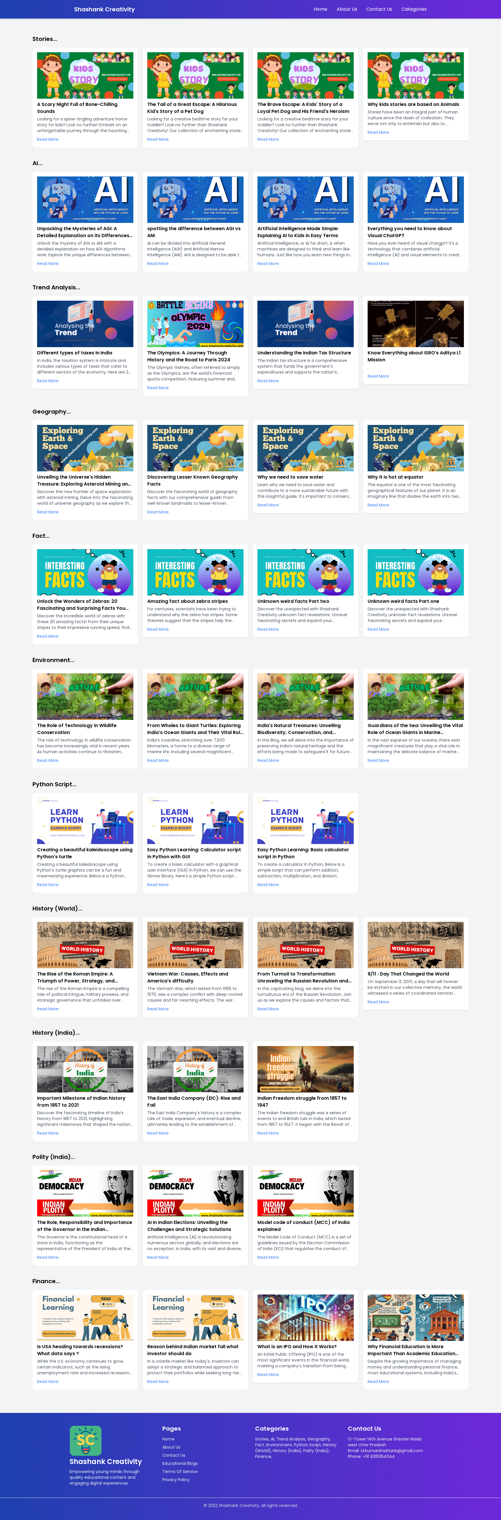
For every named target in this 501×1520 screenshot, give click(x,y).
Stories (262, 1439)
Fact (259, 1445)
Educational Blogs (180, 1463)
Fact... (41, 536)
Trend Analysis (290, 1439)
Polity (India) (316, 1451)
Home (320, 9)
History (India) (287, 1451)
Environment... (53, 660)
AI (272, 1439)
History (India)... (56, 1033)
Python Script (307, 1445)
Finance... (46, 1281)
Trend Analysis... (56, 287)
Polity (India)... (53, 1157)
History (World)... (57, 908)
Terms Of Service (180, 1471)
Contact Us (379, 9)
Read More (48, 139)
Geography (318, 1439)
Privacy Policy (176, 1480)
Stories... (44, 39)
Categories (414, 9)
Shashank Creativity (104, 9)
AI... (37, 163)
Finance (263, 1456)
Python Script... (54, 784)
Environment (279, 1445)
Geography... (51, 412)
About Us (347, 9)
